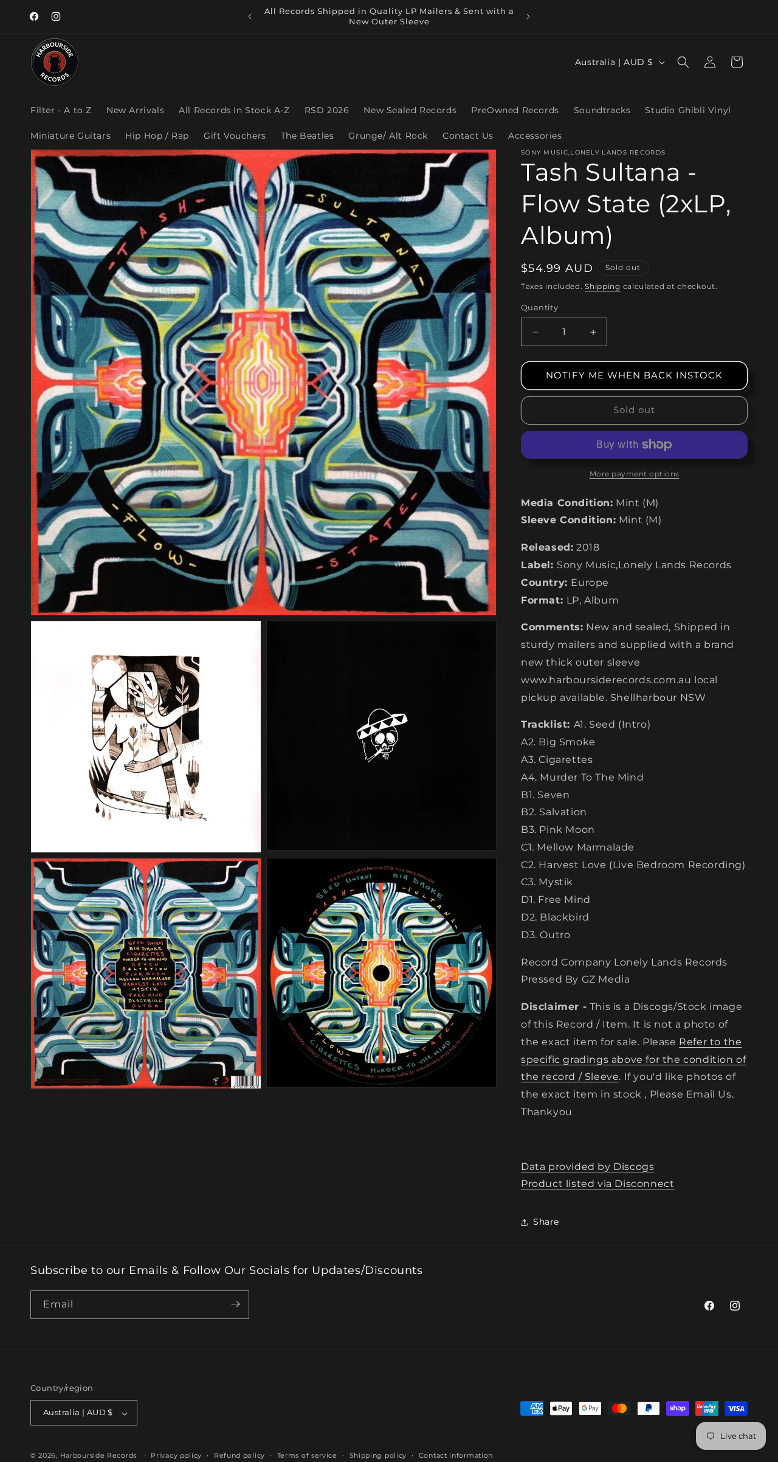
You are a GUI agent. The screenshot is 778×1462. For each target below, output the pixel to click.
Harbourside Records (98, 1456)
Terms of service (307, 1455)
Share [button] (546, 1221)
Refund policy (239, 1455)
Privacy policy (176, 1455)
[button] (683, 62)
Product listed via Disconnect (597, 1184)
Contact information (456, 1455)
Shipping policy (378, 1455)
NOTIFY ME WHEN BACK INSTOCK (634, 375)
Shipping (603, 286)
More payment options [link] (635, 473)
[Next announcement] (528, 16)
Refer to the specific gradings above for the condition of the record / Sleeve (633, 1059)
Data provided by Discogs (587, 1166)
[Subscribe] (235, 1304)
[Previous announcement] (249, 16)
